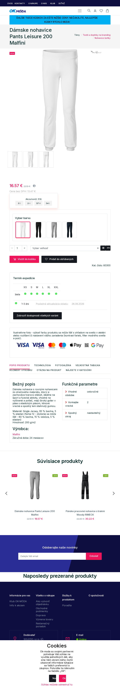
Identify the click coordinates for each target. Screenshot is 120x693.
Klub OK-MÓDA (18, 601)
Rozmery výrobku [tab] (21, 370)
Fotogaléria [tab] (63, 365)
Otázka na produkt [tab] (49, 370)
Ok (64, 678)
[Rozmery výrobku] (108, 248)
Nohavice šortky (102, 38)
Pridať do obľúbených (61, 259)
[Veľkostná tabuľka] (102, 248)
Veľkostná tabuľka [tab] (88, 365)
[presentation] (6, 493)
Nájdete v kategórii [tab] (79, 370)
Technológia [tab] (42, 365)
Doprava (41, 615)
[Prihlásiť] (95, 11)
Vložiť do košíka (27, 259)
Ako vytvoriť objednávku (43, 603)
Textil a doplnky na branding (96, 35)
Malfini (16, 434)
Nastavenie (54, 678)
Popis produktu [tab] (20, 365)
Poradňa (67, 605)
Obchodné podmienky (42, 610)
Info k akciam (17, 605)
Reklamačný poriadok (42, 625)
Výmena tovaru (44, 619)
